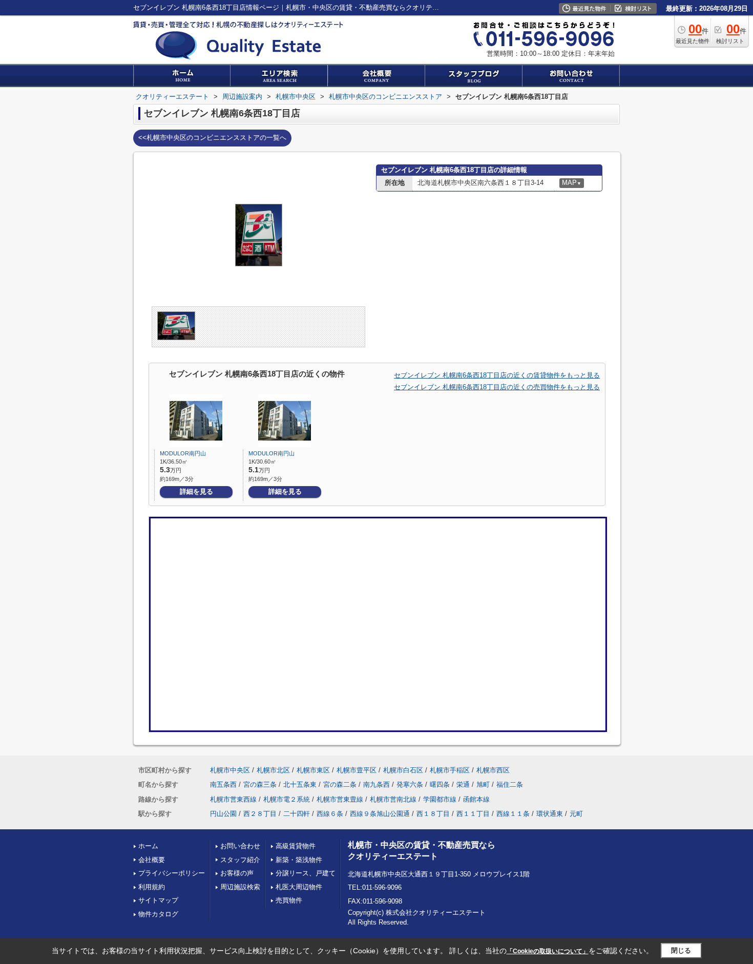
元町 (576, 814)
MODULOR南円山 (183, 453)
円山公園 (223, 814)
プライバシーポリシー (171, 873)
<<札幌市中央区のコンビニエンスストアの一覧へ (212, 137)
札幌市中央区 (230, 770)
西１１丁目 (473, 814)
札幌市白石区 (403, 770)
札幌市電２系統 (286, 799)
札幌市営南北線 (393, 799)
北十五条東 (300, 784)
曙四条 (440, 784)
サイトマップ (158, 900)
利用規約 (151, 887)
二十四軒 (296, 814)
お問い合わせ (240, 846)
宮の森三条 (260, 784)
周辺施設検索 (240, 887)
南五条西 (223, 784)
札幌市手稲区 (450, 770)
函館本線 (476, 799)
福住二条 (509, 784)
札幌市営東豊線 (340, 799)
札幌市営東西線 (233, 799)
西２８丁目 (260, 814)
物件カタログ (158, 914)
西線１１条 (513, 814)
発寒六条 (409, 784)
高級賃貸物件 (296, 846)
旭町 (483, 784)
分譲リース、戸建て (306, 873)
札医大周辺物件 (299, 887)
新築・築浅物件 (299, 860)
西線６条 (330, 814)
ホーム (148, 846)
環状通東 (549, 814)
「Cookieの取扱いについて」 (548, 951)
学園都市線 (439, 799)
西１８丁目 (433, 814)
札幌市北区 (273, 770)
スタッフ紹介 (240, 860)
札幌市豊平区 (356, 770)
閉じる (681, 950)
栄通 (463, 784)
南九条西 (376, 784)
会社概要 (151, 860)
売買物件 (289, 900)
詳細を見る (196, 491)
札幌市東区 (313, 770)
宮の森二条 (340, 784)
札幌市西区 (493, 770)
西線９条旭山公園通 (380, 814)
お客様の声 (237, 873)
